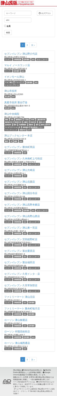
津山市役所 (10, 90)
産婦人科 (42, 122)
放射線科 (26, 127)
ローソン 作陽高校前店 (17, 331)
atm (33, 59)
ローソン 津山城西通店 (17, 343)
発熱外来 (23, 130)
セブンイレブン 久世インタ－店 (22, 273)
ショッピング (19, 82)
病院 (6, 120)
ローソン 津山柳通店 (15, 320)
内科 (12, 120)
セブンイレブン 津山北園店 (19, 181)
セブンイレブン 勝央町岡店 (19, 147)
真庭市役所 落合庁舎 (15, 102)
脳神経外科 (9, 122)
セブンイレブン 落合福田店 (19, 262)
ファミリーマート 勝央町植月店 (22, 308)
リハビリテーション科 (12, 127)
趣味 (15, 141)
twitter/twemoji (43, 381)
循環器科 (19, 120)
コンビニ (8, 59)
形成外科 (33, 122)
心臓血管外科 (41, 120)
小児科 (26, 120)
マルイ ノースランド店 (17, 65)
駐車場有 (27, 59)
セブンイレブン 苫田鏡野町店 (20, 239)
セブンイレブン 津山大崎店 (19, 170)
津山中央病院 (11, 113)
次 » (33, 45)
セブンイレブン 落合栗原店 (19, 250)
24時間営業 (17, 59)
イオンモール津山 (14, 76)
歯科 (37, 124)
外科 (32, 120)
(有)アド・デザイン (20, 391)
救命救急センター (37, 127)
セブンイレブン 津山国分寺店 (20, 193)
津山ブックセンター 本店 (18, 135)
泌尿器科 (8, 124)
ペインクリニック (11, 130)
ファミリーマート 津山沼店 (19, 296)
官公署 (7, 97)
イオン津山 (9, 82)
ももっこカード (42, 59)
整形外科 (18, 122)
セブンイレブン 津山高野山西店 (22, 216)
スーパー (8, 71)
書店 (6, 141)
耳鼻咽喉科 (22, 124)
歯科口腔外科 (45, 124)
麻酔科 (31, 124)
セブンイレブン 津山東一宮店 (20, 227)
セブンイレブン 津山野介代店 (20, 53)
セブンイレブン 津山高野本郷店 (22, 204)
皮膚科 (25, 122)
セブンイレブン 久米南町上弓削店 (23, 158)
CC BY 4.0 (49, 384)
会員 (8, 26)
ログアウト (46, 13)
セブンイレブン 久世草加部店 (20, 285)
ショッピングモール (12, 85)
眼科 (15, 124)
